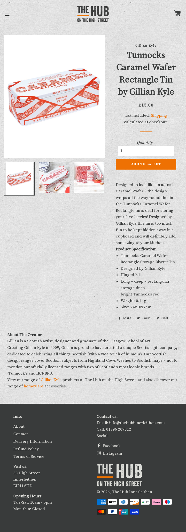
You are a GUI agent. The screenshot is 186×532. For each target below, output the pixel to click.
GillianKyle (51, 380)
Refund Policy (26, 449)
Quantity (145, 142)
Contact (20, 434)
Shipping (159, 115)
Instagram (112, 453)
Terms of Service (28, 456)
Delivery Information (32, 441)
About (18, 426)
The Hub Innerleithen (132, 492)
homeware (33, 386)
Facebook (111, 446)
